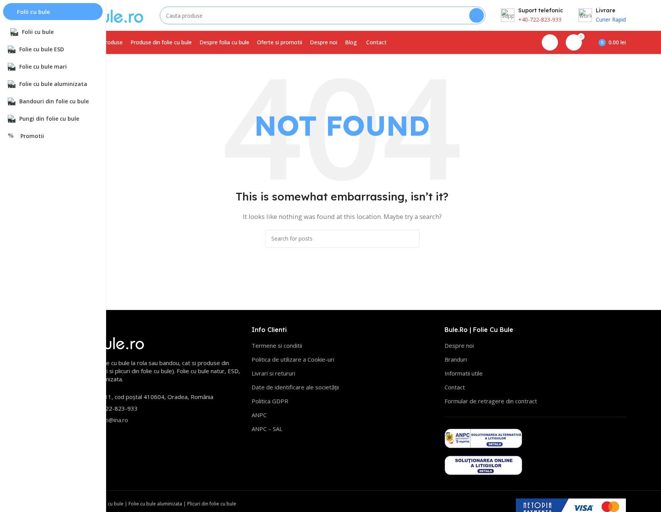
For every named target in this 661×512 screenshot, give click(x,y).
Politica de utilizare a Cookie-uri (293, 359)
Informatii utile (464, 373)
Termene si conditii (277, 345)
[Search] (476, 15)
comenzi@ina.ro (106, 420)
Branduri (456, 359)
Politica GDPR (270, 401)
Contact (455, 387)
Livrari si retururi (273, 373)
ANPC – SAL (267, 429)
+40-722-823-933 (539, 19)
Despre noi (459, 345)
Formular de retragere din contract (491, 401)
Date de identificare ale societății (295, 387)
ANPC (259, 415)
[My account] (550, 42)
